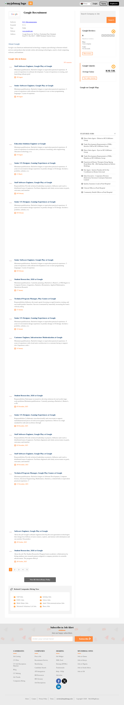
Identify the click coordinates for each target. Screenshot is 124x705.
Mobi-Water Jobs (22, 603)
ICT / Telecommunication (29, 22)
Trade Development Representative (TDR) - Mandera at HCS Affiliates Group (98, 157)
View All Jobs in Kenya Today (40, 580)
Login (95, 3)
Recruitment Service (41, 660)
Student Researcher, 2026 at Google (28, 279)
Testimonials (60, 668)
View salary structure (90, 78)
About (27, 699)
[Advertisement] (40, 121)
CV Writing (17, 673)
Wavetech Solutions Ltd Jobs (26, 606)
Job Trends (16, 677)
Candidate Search (40, 668)
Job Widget (59, 656)
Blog (14, 669)
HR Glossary (39, 679)
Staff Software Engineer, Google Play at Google (33, 66)
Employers (114, 3)
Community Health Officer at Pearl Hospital (98, 192)
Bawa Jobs (46, 606)
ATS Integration (40, 671)
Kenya (85, 3)
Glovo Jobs (46, 600)
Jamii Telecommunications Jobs (53, 603)
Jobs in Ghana (82, 656)
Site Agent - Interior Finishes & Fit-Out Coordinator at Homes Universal (96, 171)
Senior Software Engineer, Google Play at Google (33, 86)
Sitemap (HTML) (61, 664)
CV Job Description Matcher (19, 665)
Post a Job (38, 656)
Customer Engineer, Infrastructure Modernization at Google (38, 337)
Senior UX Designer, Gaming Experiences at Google (35, 163)
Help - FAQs (60, 671)
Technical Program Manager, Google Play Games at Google (38, 473)
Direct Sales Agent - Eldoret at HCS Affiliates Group (98, 139)
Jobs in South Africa (84, 668)
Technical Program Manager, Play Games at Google (35, 299)
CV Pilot (16, 660)
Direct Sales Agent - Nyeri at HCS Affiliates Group (98, 151)
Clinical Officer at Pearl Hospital (94, 188)
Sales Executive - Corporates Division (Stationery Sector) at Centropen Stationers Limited (98, 178)
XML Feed (59, 660)
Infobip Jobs (47, 597)
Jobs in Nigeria (82, 664)
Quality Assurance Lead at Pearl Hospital (97, 184)
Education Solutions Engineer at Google (30, 144)
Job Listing (17, 656)
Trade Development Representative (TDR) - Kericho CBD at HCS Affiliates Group (98, 145)
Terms (52, 699)
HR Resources (39, 675)
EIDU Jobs (20, 600)
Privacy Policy (43, 699)
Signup (103, 3)
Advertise (59, 675)
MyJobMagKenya (93, 699)
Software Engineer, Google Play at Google (31, 531)
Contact (34, 699)
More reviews (88, 53)
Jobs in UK (81, 671)
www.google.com (27, 31)
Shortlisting (38, 664)
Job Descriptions (40, 683)
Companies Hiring (19, 681)
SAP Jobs (20, 597)
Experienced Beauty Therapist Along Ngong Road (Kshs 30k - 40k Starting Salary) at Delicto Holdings (99, 164)
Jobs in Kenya (82, 660)
